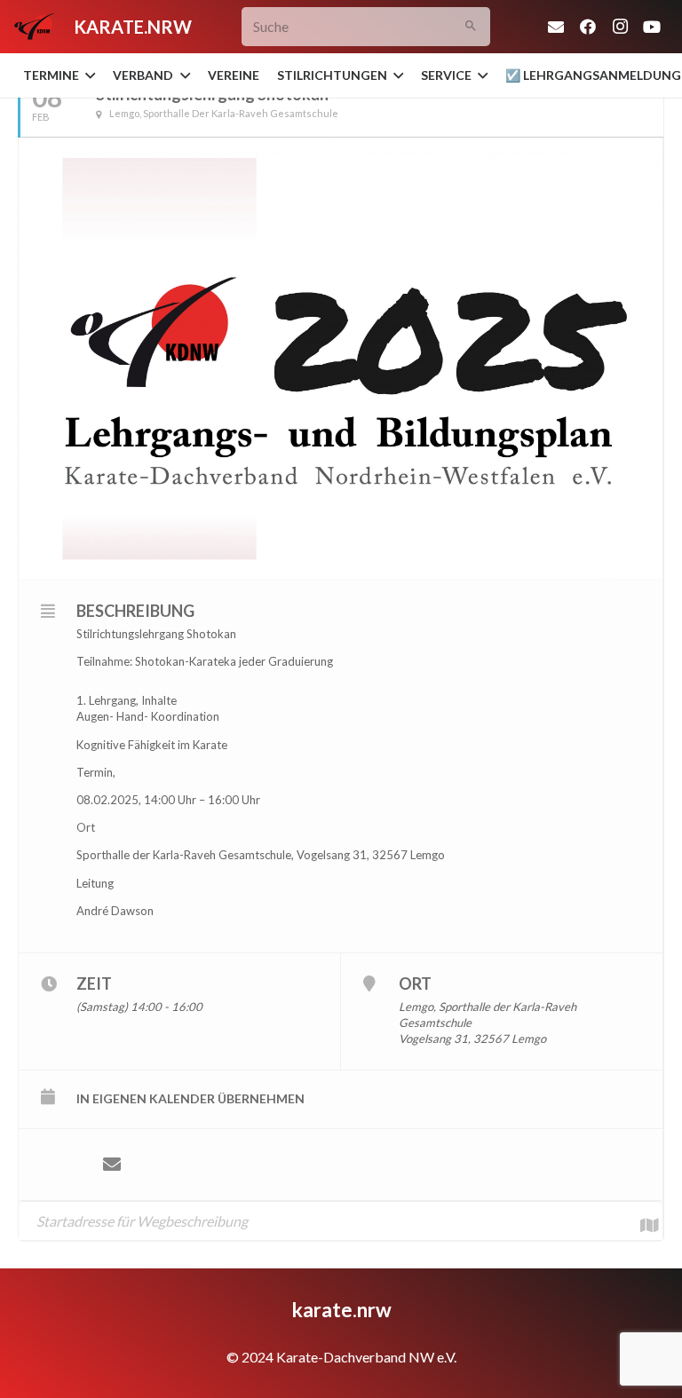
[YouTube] (652, 27)
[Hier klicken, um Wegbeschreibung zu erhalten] (640, 1221)
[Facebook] (588, 27)
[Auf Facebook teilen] (58, 1164)
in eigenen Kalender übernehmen (190, 1098)
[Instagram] (620, 27)
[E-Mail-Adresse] (556, 27)
